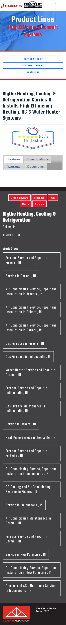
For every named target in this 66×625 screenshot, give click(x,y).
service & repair (33, 58)
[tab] (13, 159)
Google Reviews (19, 197)
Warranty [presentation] (14, 166)
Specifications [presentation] (37, 159)
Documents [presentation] (35, 166)
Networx (39, 204)
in (26, 260)
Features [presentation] (14, 159)
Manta (25, 204)
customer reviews (33, 65)
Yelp (53, 197)
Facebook (39, 197)
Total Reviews (33, 140)
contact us (33, 72)
